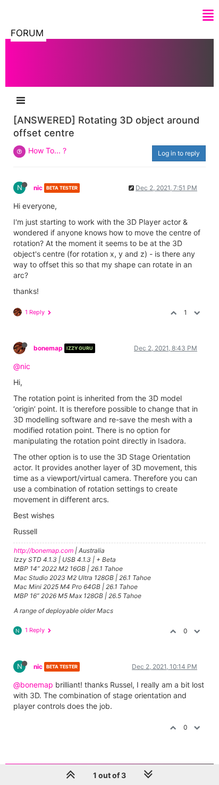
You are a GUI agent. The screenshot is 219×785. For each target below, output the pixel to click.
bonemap (48, 348)
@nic (21, 366)
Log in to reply (179, 153)
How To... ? (47, 150)
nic (38, 188)
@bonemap (33, 684)
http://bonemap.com (43, 550)
